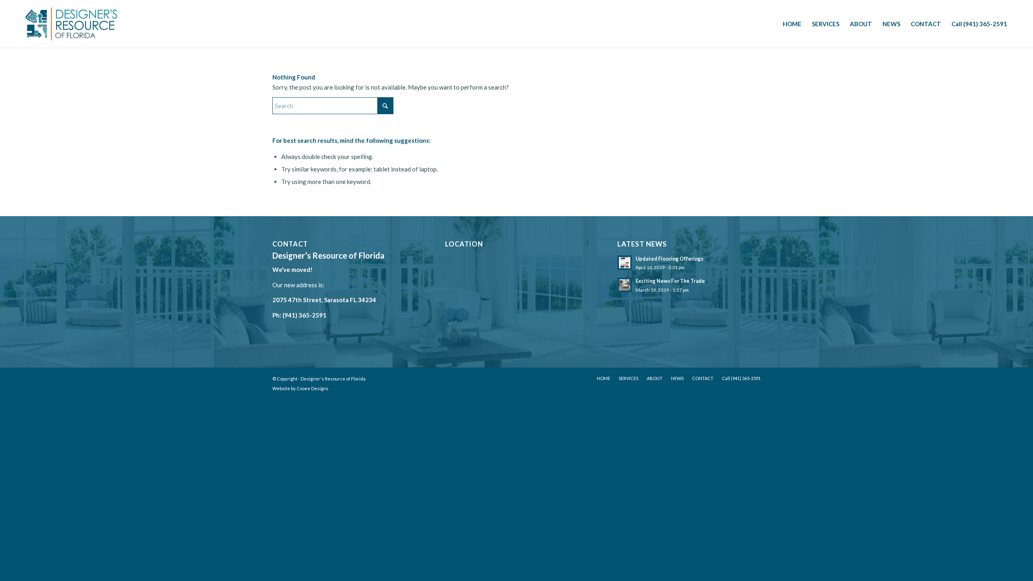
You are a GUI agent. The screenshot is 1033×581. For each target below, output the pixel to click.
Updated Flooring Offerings (669, 258)
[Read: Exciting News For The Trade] (624, 285)
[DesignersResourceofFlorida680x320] (71, 24)
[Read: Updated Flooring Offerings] (624, 262)
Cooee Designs (312, 388)
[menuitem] (792, 24)
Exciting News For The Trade (670, 281)
